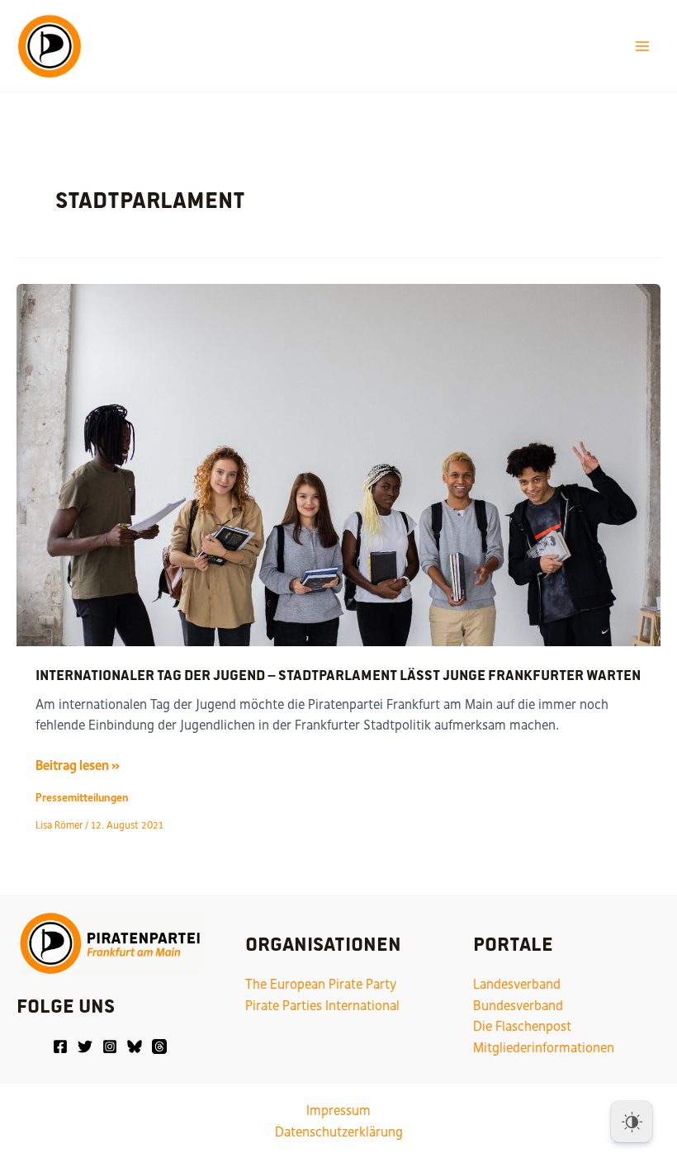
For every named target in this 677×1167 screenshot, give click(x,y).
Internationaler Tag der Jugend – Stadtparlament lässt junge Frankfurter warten (338, 674)
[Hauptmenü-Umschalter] (642, 46)
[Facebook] (60, 1046)
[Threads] (159, 1046)
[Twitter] (85, 1046)
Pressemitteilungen (82, 797)
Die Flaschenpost (522, 1026)
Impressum (338, 1110)
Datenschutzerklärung (339, 1132)
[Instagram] (109, 1046)
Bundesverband (518, 1005)
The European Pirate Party (320, 984)
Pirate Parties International (322, 1005)
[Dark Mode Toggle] (631, 1121)
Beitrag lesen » (78, 767)
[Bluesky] (134, 1046)
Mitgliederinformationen (543, 1048)
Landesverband (517, 984)
